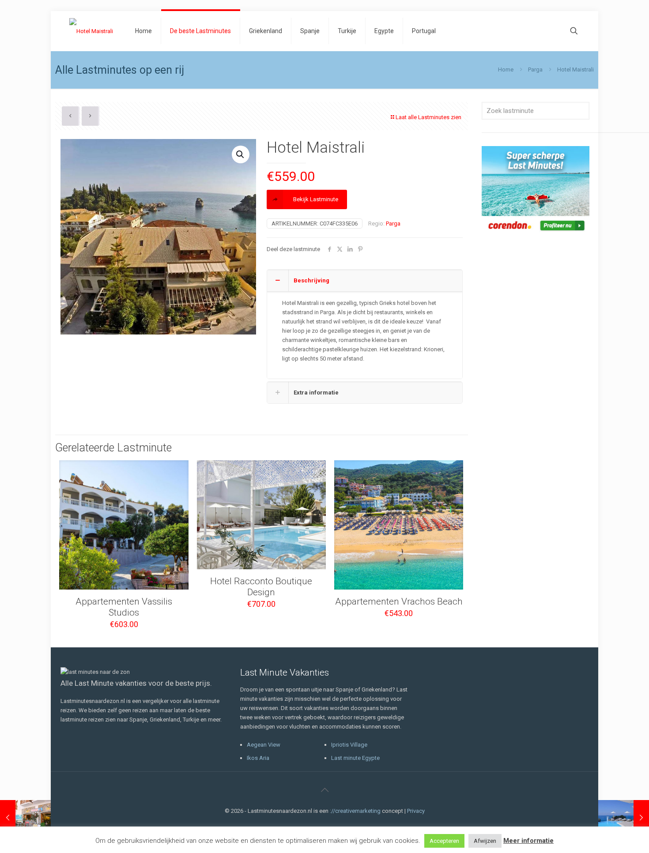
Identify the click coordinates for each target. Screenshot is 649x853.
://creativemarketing (355, 811)
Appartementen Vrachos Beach (399, 601)
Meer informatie (528, 841)
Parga (535, 69)
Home (505, 69)
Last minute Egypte (355, 758)
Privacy (416, 811)
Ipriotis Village (349, 744)
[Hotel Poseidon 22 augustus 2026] (25, 817)
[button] (240, 154)
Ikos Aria (258, 758)
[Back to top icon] (324, 790)
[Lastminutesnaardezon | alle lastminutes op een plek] (91, 31)
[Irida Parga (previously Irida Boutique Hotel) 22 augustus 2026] (623, 817)
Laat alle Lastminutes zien (428, 117)
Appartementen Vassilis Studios (123, 607)
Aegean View (263, 744)
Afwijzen (485, 841)
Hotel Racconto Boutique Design (261, 586)
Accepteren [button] (444, 841)
